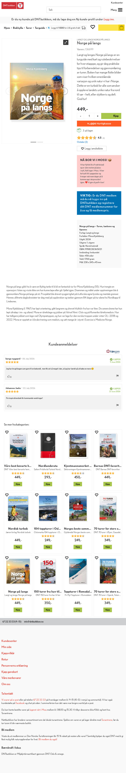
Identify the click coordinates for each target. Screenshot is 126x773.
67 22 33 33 (39, 699)
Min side (6, 647)
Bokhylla (18, 27)
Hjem (7, 27)
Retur (4, 659)
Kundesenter (117, 2)
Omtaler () (82, 141)
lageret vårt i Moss (38, 709)
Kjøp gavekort (9, 671)
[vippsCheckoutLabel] (99, 124)
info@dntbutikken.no (33, 621)
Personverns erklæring (14, 665)
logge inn (98, 199)
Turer (29, 27)
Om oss (5, 684)
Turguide (40, 27)
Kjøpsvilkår (7, 653)
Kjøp (18, 484)
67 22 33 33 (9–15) (11, 621)
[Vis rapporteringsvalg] (117, 376)
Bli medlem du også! (48, 739)
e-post (16, 699)
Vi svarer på (7, 699)
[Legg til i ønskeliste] (6, 432)
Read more (93, 19)
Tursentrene (107, 719)
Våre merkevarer (11, 678)
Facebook (20, 703)
